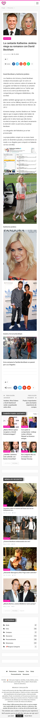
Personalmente (11, 639)
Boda (7, 625)
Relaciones (9, 643)
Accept (19, 716)
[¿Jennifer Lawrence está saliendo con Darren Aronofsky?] (11, 447)
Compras (9, 632)
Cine (5, 505)
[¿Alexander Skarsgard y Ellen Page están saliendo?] (20, 559)
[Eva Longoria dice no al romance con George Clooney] (29, 447)
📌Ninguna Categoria (13, 646)
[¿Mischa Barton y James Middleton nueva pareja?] (20, 590)
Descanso (7, 38)
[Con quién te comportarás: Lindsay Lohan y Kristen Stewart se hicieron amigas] (29, 422)
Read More (28, 716)
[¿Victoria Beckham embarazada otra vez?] (20, 528)
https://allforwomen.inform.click (28, 690)
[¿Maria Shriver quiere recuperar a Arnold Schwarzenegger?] (11, 422)
